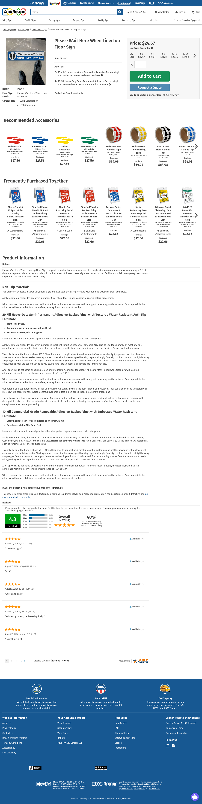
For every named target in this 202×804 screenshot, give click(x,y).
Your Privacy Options (67, 743)
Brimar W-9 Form (174, 728)
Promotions (120, 747)
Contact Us (7, 733)
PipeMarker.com (149, 786)
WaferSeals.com (154, 789)
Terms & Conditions (12, 743)
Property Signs (79, 20)
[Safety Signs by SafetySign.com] (13, 15)
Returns (61, 738)
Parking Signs (54, 20)
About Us (6, 723)
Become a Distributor (176, 733)
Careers (118, 743)
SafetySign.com (9, 30)
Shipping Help (122, 733)
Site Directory (9, 752)
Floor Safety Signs (39, 30)
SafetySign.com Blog (125, 738)
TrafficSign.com (124, 786)
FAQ (117, 728)
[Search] (120, 12)
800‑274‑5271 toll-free (66, 782)
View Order (62, 733)
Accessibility (8, 747)
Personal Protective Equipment (187, 20)
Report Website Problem (14, 738)
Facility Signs (23, 30)
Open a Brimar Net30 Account (181, 723)
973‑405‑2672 (172, 95)
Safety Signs (7, 20)
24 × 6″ (63, 58)
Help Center (121, 723)
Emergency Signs (129, 20)
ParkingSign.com (137, 786)
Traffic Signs (30, 20)
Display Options (42, 660)
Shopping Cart (64, 728)
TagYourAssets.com (126, 789)
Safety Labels (154, 20)
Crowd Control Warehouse (151, 784)
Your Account (64, 723)
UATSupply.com (139, 789)
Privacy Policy (9, 728)
